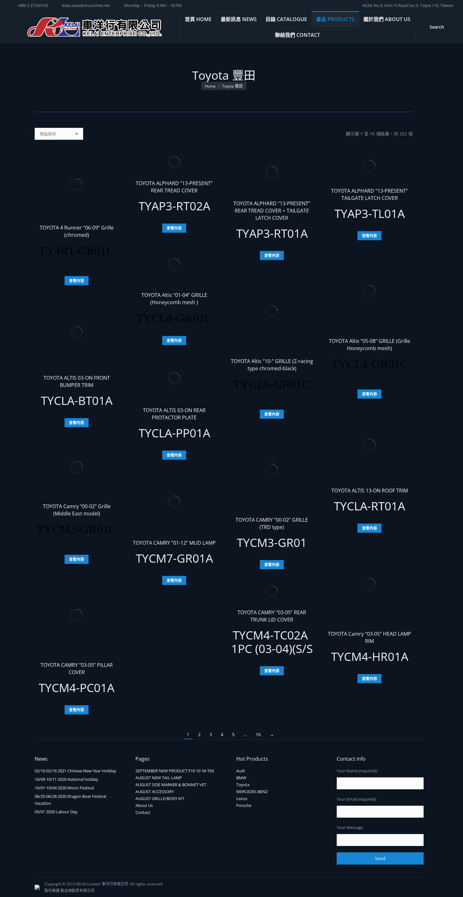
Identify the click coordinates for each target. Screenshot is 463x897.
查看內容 (76, 280)
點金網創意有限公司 (77, 890)
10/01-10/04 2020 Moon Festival (64, 788)
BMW (241, 778)
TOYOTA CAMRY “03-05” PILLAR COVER (77, 668)
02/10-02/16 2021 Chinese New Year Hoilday (75, 771)
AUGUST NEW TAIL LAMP (158, 778)
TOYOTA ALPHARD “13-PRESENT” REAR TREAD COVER (174, 187)
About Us (144, 805)
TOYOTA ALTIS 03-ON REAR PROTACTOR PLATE (174, 414)
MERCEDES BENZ (252, 791)
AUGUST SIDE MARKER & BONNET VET (170, 784)
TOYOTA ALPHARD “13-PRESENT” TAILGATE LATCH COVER (369, 194)
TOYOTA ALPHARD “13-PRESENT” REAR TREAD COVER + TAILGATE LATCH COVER (271, 210)
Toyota (242, 784)
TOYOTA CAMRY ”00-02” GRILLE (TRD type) (272, 523)
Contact (142, 812)
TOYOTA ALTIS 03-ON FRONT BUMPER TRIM (76, 381)
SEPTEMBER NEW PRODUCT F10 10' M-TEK (174, 771)
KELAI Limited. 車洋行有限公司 (102, 884)
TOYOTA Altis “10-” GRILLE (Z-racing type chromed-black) (272, 365)
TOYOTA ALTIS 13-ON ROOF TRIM (369, 490)
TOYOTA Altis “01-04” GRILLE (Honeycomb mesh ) (174, 299)
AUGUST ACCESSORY (154, 791)
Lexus (241, 798)
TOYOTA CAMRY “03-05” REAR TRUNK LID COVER (271, 616)
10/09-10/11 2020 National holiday (66, 779)
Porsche (243, 805)
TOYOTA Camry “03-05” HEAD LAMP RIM (369, 637)
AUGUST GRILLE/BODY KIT (159, 798)
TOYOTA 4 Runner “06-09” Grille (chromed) (77, 231)
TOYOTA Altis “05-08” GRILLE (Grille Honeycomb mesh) (369, 345)
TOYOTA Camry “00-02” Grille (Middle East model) (77, 510)
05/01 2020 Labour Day (56, 812)
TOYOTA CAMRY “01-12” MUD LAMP (174, 542)
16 (258, 734)
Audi (240, 771)
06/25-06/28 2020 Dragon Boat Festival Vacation (70, 799)
